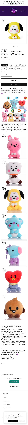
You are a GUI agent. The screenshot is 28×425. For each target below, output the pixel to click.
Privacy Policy (6, 401)
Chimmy (5, 65)
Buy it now (14, 84)
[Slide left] (10, 46)
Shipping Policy (6, 408)
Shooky (11, 68)
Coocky (18, 68)
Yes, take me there (13, 420)
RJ (11, 65)
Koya (17, 65)
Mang (4, 68)
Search (4, 397)
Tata (23, 65)
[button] (3, 11)
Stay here (22, 420)
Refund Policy (6, 404)
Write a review (14, 381)
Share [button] (4, 363)
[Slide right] (17, 46)
